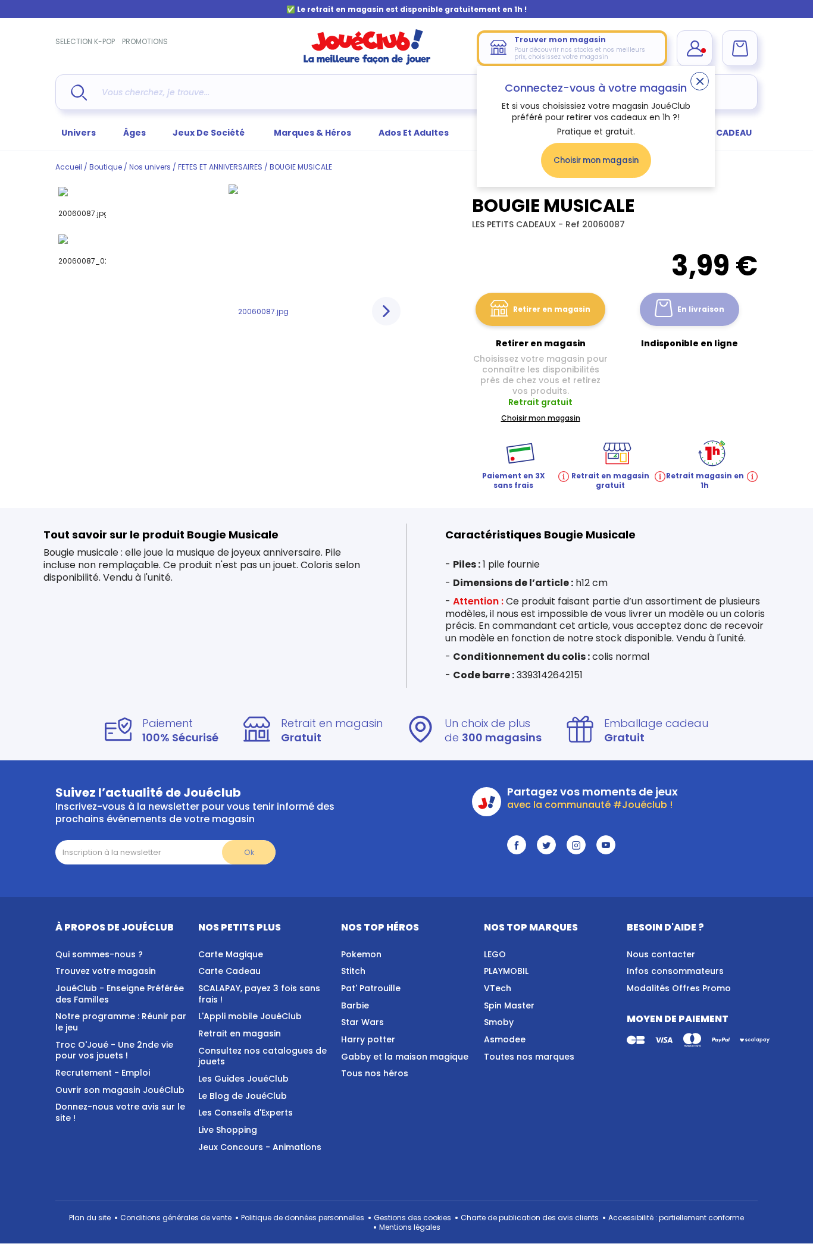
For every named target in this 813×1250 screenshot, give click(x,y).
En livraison (700, 309)
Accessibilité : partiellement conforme (676, 1218)
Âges (134, 133)
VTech (497, 988)
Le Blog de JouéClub (242, 1096)
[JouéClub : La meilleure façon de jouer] (367, 62)
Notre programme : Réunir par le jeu (120, 1021)
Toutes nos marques (529, 1057)
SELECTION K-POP (85, 41)
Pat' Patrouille (371, 988)
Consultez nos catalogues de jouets (262, 1056)
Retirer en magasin (551, 309)
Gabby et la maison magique (404, 1057)
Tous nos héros (374, 1073)
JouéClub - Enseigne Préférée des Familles (119, 993)
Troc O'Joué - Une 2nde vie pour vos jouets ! (114, 1050)
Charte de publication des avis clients (530, 1218)
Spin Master (509, 1005)
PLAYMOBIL (506, 971)
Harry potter (368, 1039)
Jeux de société (209, 133)
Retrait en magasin (239, 1033)
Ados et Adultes (414, 133)
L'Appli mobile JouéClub (250, 1016)
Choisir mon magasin (596, 160)
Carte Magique (230, 954)
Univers (78, 133)
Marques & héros (312, 133)
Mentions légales (409, 1227)
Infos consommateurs (675, 971)
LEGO (495, 954)
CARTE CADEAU (719, 133)
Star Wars (362, 1022)
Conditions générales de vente (176, 1218)
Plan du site (90, 1218)
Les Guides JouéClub (243, 1079)
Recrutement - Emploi (102, 1073)
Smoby (499, 1022)
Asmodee (505, 1039)
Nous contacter (661, 954)
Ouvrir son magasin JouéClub (120, 1090)
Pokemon (361, 954)
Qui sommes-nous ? (99, 954)
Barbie (355, 1005)
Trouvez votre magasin (105, 971)
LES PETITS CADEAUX (515, 224)
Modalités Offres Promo (679, 988)
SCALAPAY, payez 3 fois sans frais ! (259, 993)
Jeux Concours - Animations (259, 1147)
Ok (249, 852)
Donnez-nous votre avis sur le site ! (120, 1112)
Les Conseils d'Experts (245, 1113)
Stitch (353, 971)
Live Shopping (227, 1130)
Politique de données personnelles (302, 1218)
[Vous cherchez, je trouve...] (79, 92)
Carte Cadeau (229, 971)
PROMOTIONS (145, 41)
